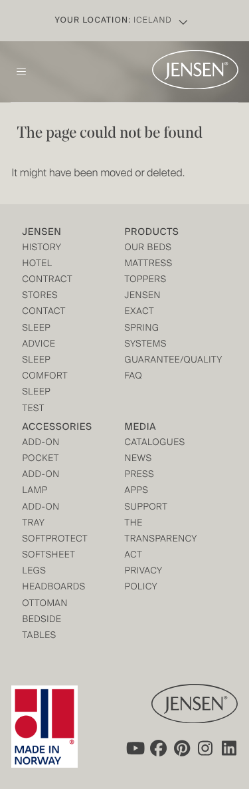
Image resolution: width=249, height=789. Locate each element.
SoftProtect (47, 540)
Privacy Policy (144, 579)
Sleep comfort (45, 369)
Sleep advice (38, 337)
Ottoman (45, 604)
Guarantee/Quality (150, 361)
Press (140, 475)
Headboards (47, 587)
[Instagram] (206, 747)
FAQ (134, 377)
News (138, 459)
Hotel (37, 264)
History (41, 248)
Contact (44, 312)
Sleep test (36, 401)
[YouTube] (134, 747)
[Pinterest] (182, 747)
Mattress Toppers (149, 272)
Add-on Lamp (40, 483)
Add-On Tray (40, 516)
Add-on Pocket (40, 451)
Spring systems (146, 337)
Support (146, 508)
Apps (137, 491)
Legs (34, 571)
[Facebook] (158, 747)
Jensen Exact (143, 304)
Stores (40, 296)
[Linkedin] (230, 747)
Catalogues (150, 443)
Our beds (148, 248)
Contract (47, 280)
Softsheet (47, 556)
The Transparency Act (150, 540)
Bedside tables (41, 628)
